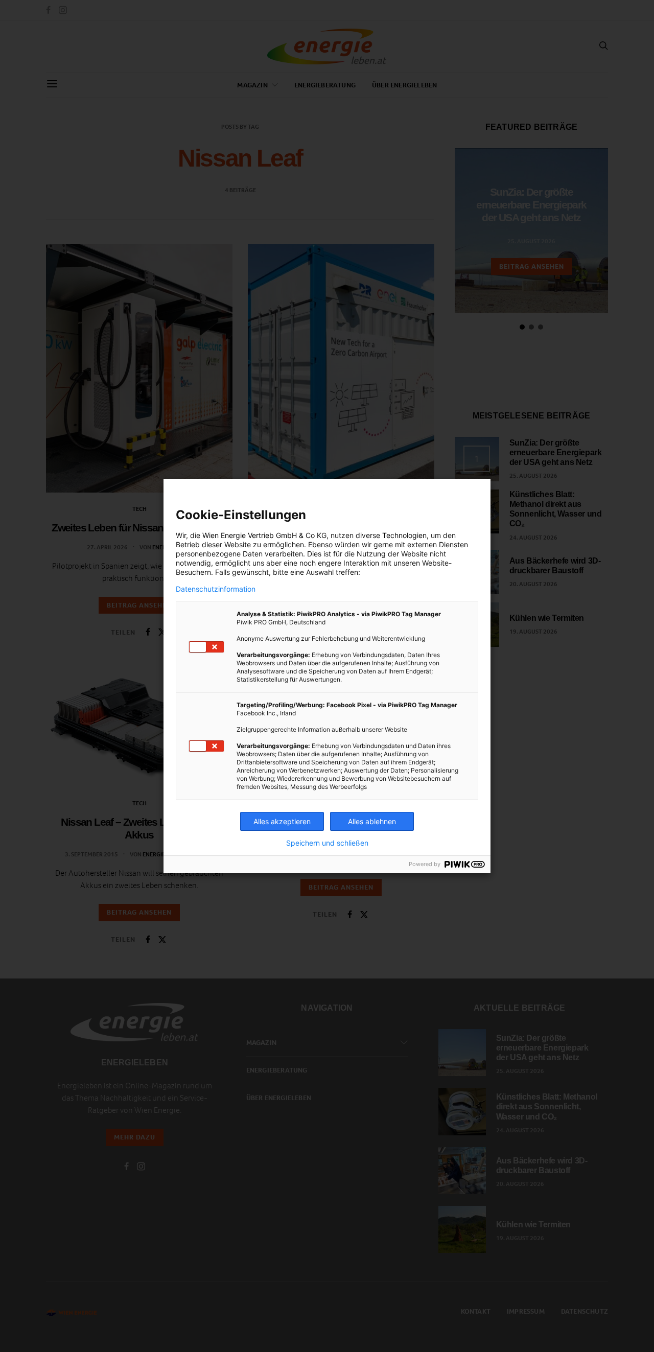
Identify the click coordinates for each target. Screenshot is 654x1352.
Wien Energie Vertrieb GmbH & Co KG (264, 535)
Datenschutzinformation (215, 589)
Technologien (404, 535)
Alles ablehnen (372, 821)
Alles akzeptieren (282, 821)
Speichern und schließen (327, 843)
